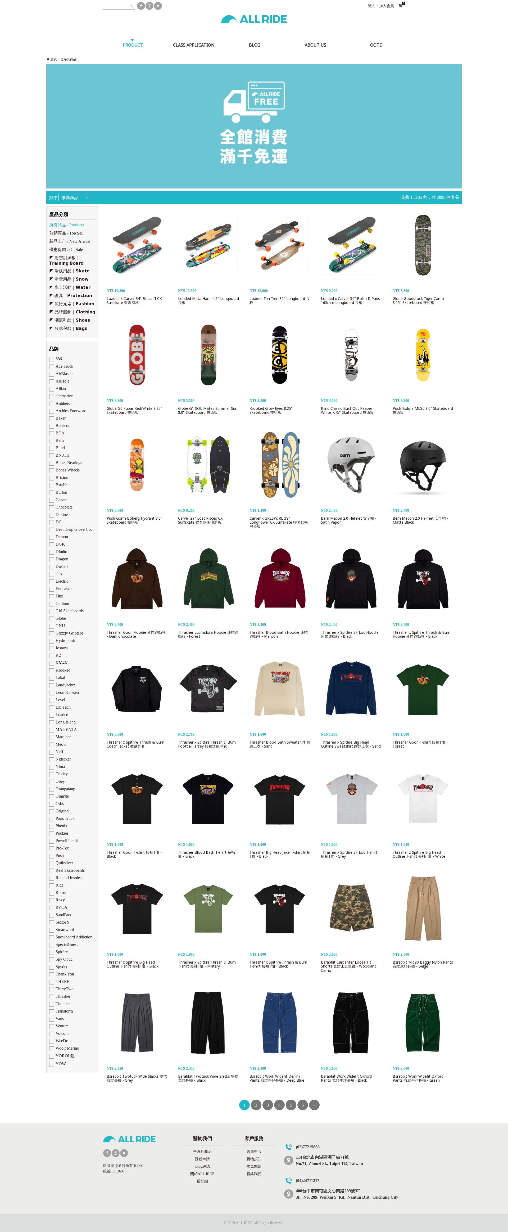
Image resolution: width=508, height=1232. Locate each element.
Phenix (61, 826)
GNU (60, 625)
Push (60, 855)
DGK (60, 544)
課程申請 (202, 1159)
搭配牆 (202, 1181)
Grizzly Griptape (70, 633)
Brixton (62, 477)
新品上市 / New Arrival (69, 241)
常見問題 (254, 1166)
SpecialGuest (67, 944)
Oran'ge (62, 796)
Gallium (62, 603)
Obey (60, 781)
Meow (61, 744)
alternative (64, 396)
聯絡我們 (254, 1174)
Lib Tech (63, 707)
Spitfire (62, 952)
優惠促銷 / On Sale (66, 249)
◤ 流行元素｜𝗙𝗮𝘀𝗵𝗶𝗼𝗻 (71, 304)
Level (60, 700)
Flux (59, 596)
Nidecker (63, 759)
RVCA (61, 907)
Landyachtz (65, 685)
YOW (61, 1064)
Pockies (62, 833)
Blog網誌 (202, 1166)
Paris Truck (65, 818)
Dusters (62, 566)
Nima (60, 766)
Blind (60, 448)
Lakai (60, 677)
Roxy (60, 900)
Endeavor (64, 588)
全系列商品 (68, 59)
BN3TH (63, 455)
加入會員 (386, 6)
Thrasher (63, 996)
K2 (58, 655)
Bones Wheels (68, 470)
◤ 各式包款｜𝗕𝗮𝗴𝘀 (68, 328)
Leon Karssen (67, 692)
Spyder (61, 966)
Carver (61, 499)
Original (62, 811)
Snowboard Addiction (74, 937)
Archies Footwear (70, 410)
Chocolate (64, 507)
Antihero (63, 403)
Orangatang (65, 788)
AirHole (62, 381)
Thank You (65, 974)
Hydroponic (66, 640)
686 (59, 359)
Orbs (60, 803)
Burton (61, 492)
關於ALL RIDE (202, 1174)
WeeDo (62, 1040)
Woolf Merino (67, 1048)
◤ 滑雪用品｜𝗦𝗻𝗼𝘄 (69, 279)
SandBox (63, 914)
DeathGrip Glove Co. (74, 529)
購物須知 (254, 1159)
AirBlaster (64, 373)
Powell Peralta (68, 840)
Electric (62, 581)
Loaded (62, 714)
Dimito (61, 551)
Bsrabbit (63, 485)
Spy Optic (64, 959)
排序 (53, 197)
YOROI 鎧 (65, 1056)
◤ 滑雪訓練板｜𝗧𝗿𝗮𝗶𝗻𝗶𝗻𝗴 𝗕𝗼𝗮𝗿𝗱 (66, 260)
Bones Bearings (69, 462)
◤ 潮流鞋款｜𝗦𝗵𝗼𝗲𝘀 (69, 320)
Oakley (62, 774)
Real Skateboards (70, 870)
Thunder (63, 1003)
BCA (60, 433)
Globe (61, 618)
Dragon (62, 559)
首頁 (54, 59)
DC (59, 522)
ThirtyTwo (65, 989)
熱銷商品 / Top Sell (66, 233)
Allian (61, 388)
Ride (60, 885)
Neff (59, 751)
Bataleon (63, 425)
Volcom (62, 1033)
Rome (61, 892)
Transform (64, 1011)
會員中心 (254, 1152)
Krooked (63, 670)
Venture (62, 1026)
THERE (63, 981)
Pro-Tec (62, 848)
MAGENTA (66, 729)
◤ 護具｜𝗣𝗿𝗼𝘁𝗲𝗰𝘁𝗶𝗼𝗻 (70, 295)
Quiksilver (64, 863)
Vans (60, 1018)
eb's (59, 574)
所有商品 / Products (66, 225)
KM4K (62, 662)
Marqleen (63, 737)
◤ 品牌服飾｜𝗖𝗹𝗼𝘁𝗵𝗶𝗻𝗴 (72, 312)
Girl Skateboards (70, 611)
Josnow (62, 648)
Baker (61, 418)
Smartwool (65, 929)
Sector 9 (62, 922)
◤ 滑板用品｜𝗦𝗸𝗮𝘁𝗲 (69, 271)
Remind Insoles (68, 877)
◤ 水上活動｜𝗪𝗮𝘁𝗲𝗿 (69, 287)
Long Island (66, 722)
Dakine (62, 514)
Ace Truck (64, 366)
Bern (60, 440)
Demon (62, 536)
